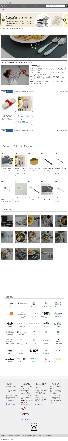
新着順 (31, 91)
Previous (3, 20)
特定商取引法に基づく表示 (7, 439)
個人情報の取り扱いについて (30, 435)
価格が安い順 (17, 91)
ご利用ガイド (18, 435)
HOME (2, 28)
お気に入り (5, 6)
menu (3, 9)
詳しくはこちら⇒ (11, 404)
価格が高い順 (25, 91)
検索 (66, 6)
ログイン (35, 6)
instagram (3, 435)
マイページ (16, 6)
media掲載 (10, 435)
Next (64, 20)
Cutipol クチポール (9, 28)
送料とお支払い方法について (46, 435)
